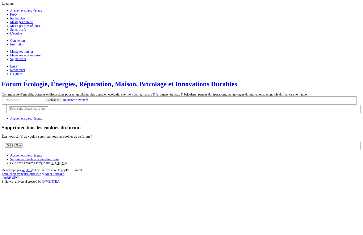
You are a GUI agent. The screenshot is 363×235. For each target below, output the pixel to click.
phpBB (27, 170)
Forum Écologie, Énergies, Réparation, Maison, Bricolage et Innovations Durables (119, 84)
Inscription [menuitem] (17, 44)
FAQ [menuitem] (13, 14)
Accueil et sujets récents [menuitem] (26, 10)
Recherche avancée (75, 100)
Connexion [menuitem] (17, 40)
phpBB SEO (10, 177)
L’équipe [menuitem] (16, 33)
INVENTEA (51, 181)
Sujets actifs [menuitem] (18, 29)
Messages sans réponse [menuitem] (25, 26)
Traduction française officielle (21, 174)
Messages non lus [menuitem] (21, 22)
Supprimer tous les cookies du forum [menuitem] (34, 159)
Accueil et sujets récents (26, 155)
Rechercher (53, 100)
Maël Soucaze (54, 174)
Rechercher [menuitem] (17, 18)
